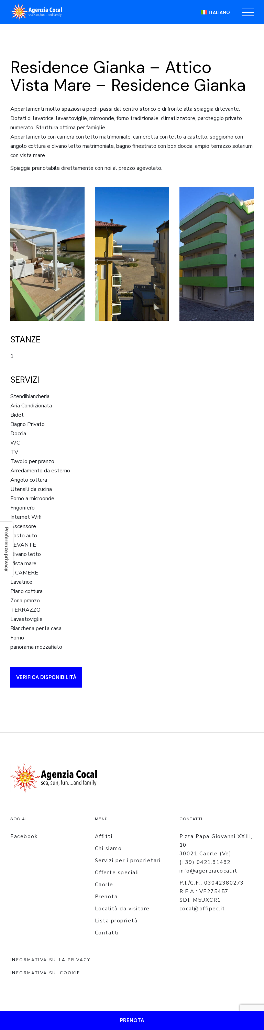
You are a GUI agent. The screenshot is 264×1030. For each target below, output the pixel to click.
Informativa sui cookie (45, 973)
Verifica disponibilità (46, 677)
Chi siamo (108, 848)
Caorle (104, 884)
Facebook (23, 836)
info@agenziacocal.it (208, 870)
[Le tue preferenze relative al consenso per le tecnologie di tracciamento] (6, 549)
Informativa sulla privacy (50, 960)
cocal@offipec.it (202, 908)
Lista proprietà (116, 920)
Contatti (107, 932)
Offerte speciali (117, 872)
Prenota (106, 896)
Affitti (104, 836)
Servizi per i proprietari (128, 860)
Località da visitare (122, 908)
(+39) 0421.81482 (205, 862)
